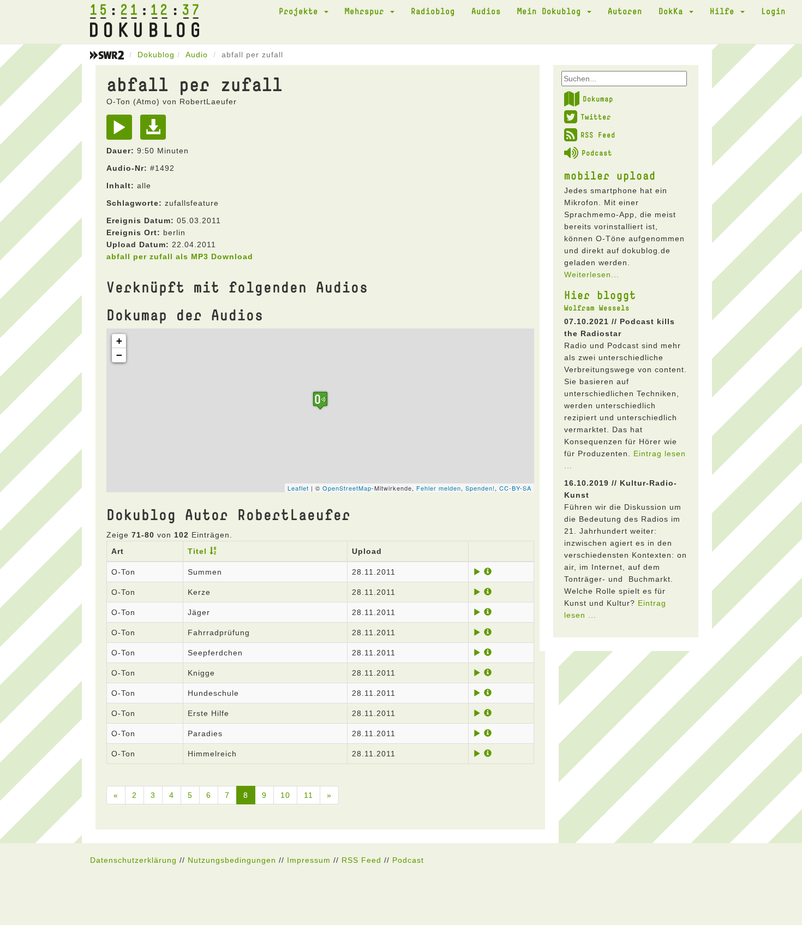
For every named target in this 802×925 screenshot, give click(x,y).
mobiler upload (610, 175)
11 (308, 795)
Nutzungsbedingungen (232, 860)
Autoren (625, 11)
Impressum (309, 860)
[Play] (121, 131)
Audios (486, 11)
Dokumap (598, 98)
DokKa (673, 11)
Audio (196, 54)
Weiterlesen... (591, 274)
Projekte (301, 11)
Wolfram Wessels (597, 307)
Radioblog (433, 11)
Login (773, 11)
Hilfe (724, 11)
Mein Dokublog (551, 11)
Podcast (597, 152)
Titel (197, 551)
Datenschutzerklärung (133, 860)
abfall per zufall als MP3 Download (179, 256)
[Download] (155, 131)
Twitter (595, 116)
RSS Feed (597, 134)
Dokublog (156, 54)
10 (285, 795)
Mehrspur (367, 11)
